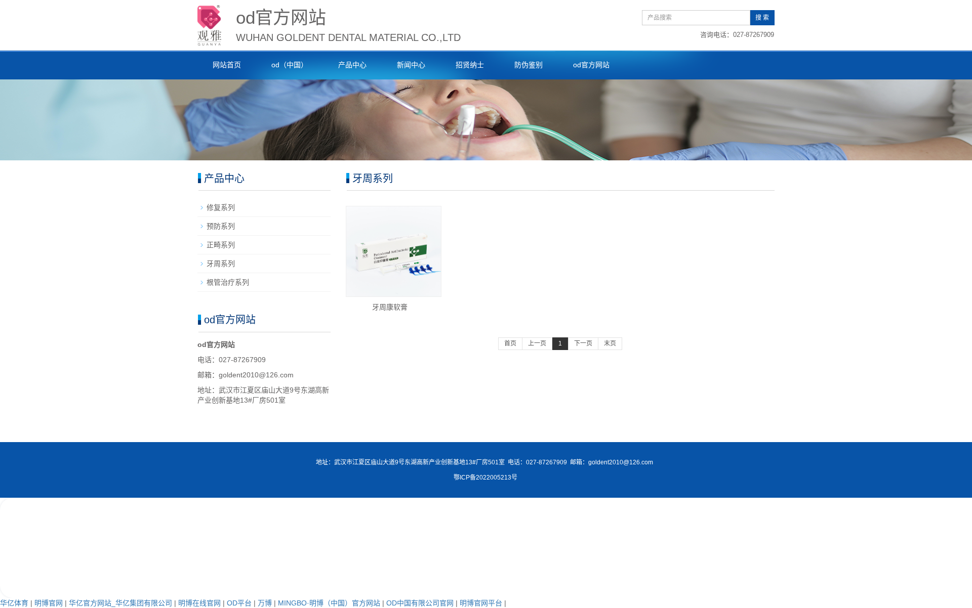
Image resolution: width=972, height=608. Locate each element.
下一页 (583, 343)
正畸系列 (221, 245)
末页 (610, 343)
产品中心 (352, 65)
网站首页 (227, 65)
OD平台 (239, 603)
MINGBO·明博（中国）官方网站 (329, 603)
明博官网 (48, 603)
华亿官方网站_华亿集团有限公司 (120, 603)
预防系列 (221, 226)
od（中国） (289, 65)
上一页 (537, 343)
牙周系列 (221, 263)
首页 (510, 343)
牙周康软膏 (390, 307)
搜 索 (762, 17)
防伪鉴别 (528, 65)
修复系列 (221, 207)
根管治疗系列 (228, 282)
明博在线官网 (199, 603)
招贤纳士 (470, 65)
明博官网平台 (481, 603)
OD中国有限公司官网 (420, 603)
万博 (265, 603)
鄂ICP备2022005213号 (485, 477)
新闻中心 (411, 65)
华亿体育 (14, 603)
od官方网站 (591, 65)
